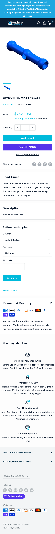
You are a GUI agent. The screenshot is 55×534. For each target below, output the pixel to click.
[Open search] (38, 23)
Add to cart (27, 137)
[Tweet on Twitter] (45, 164)
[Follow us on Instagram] (15, 490)
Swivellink (8, 104)
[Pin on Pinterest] (39, 164)
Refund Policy (10, 290)
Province (7, 247)
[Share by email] (50, 164)
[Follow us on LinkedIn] (32, 490)
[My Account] (44, 23)
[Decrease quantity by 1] (17, 127)
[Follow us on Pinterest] (21, 490)
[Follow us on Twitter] (10, 490)
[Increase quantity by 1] (32, 127)
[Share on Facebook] (34, 164)
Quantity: (8, 127)
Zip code (7, 260)
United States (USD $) (14, 476)
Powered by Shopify (11, 528)
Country (7, 233)
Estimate (12, 277)
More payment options (27, 154)
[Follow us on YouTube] (26, 490)
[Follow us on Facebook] (5, 490)
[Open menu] (4, 23)
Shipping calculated (24, 118)
